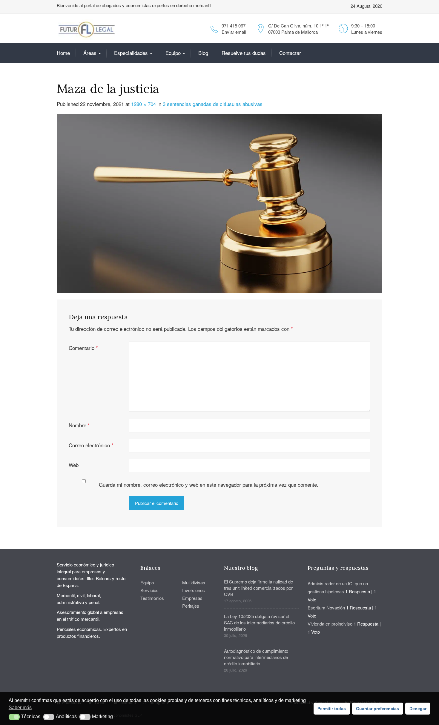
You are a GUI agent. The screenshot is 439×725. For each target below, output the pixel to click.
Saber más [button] (20, 707)
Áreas (89, 52)
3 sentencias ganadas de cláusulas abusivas (213, 103)
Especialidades (131, 52)
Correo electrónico (91, 445)
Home (63, 52)
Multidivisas (193, 582)
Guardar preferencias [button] (377, 708)
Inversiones (193, 590)
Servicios (149, 590)
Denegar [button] (417, 708)
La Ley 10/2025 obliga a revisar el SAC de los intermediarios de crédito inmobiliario (259, 622)
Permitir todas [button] (331, 708)
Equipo (173, 52)
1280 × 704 (143, 103)
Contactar (290, 52)
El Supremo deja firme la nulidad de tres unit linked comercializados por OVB (258, 587)
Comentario (83, 347)
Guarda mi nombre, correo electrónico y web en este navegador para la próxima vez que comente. (208, 484)
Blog (203, 52)
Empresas (192, 598)
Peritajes (190, 606)
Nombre (79, 425)
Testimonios (152, 598)
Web (74, 465)
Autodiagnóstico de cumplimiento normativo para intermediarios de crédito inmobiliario (256, 657)
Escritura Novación (326, 607)
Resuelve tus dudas (244, 52)
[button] (14, 717)
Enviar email (234, 32)
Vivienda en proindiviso (330, 623)
